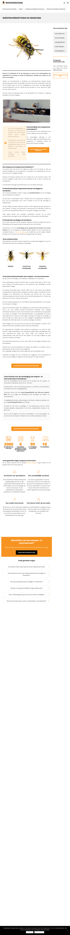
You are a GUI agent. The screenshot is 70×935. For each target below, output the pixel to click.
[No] (68, 930)
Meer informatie (39, 932)
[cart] (64, 3)
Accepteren (30, 932)
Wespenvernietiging (31, 462)
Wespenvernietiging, (20, 232)
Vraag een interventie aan (26, 552)
